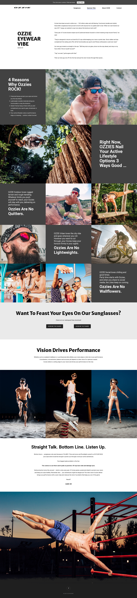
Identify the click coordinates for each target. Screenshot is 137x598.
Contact (119, 8)
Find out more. (71, 2)
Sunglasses (77, 8)
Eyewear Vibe (91, 8)
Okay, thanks (81, 2)
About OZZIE (106, 8)
